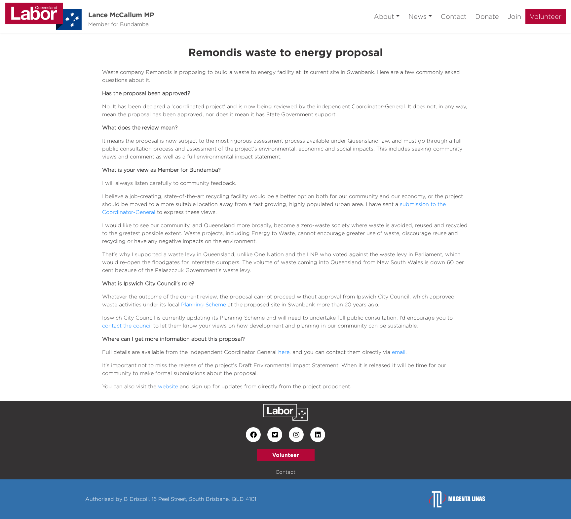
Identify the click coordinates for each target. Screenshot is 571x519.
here (283, 352)
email (398, 352)
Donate (487, 16)
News (417, 16)
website (168, 386)
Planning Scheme (203, 304)
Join (514, 16)
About (384, 16)
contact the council (127, 326)
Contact (454, 16)
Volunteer (545, 16)
